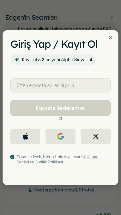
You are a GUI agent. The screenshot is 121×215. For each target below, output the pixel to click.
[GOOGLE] (60, 136)
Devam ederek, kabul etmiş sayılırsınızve (57, 159)
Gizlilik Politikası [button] (49, 162)
